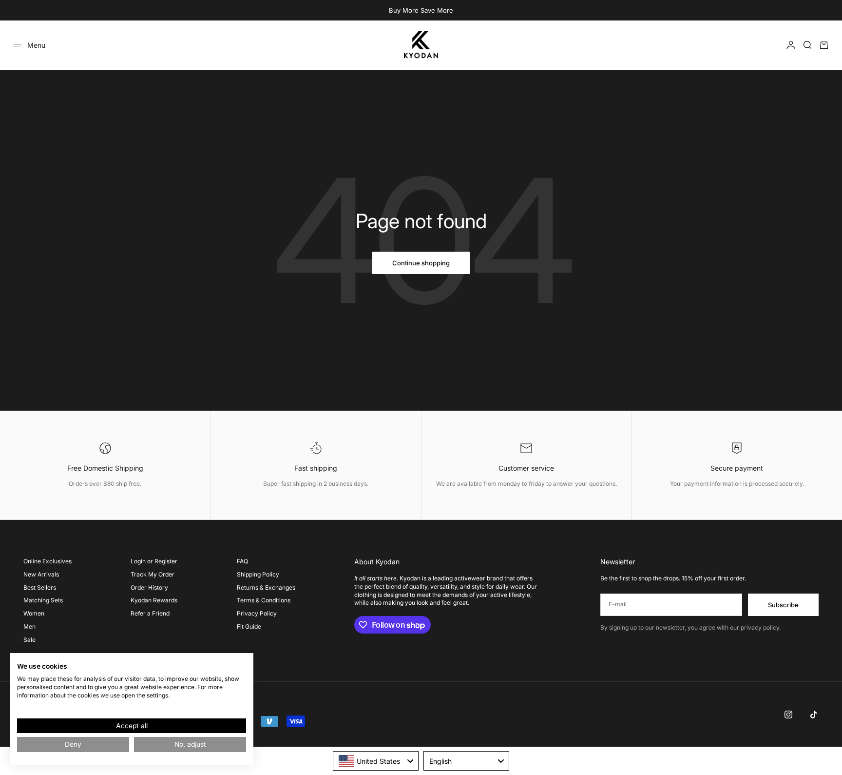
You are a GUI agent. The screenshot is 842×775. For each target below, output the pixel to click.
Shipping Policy (258, 574)
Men (29, 626)
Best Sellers (39, 587)
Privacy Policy (257, 613)
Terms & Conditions (263, 600)
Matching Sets (43, 600)
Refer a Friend (150, 613)
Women (33, 613)
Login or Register (154, 561)
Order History (149, 587)
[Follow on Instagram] (788, 714)
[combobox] (376, 761)
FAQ (242, 561)
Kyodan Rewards (154, 600)
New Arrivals (41, 574)
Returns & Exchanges (266, 587)
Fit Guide (249, 626)
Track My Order (152, 574)
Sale (29, 639)
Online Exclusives (47, 561)
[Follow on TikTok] (814, 714)
